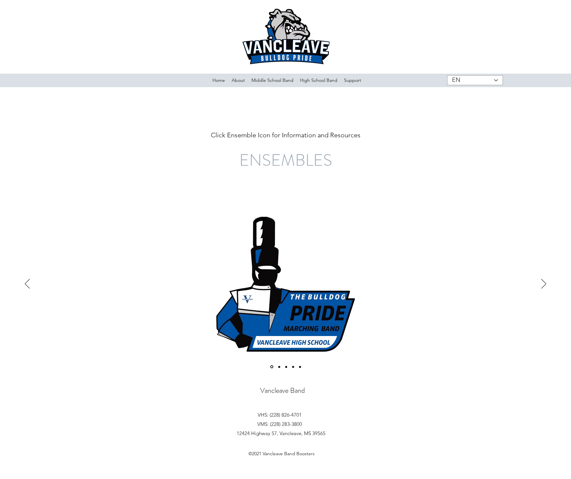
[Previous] (27, 284)
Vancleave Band (282, 390)
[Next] (543, 284)
